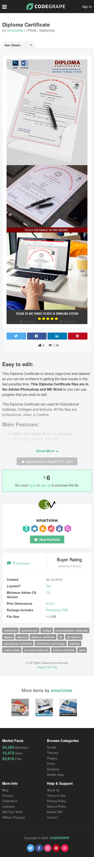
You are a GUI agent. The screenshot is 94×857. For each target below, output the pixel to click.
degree (8, 637)
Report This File (47, 667)
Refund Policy (56, 806)
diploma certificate (43, 637)
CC (48, 592)
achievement (29, 630)
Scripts (51, 747)
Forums (7, 795)
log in (32, 485)
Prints (32, 30)
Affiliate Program (13, 817)
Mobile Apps (55, 774)
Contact (52, 817)
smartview (15, 30)
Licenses (8, 806)
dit (60, 637)
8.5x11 (51, 603)
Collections (9, 801)
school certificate (64, 650)
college (46, 630)
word (82, 650)
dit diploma (74, 637)
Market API (54, 812)
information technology (50, 643)
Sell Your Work (12, 812)
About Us (53, 790)
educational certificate (18, 643)
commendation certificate (72, 630)
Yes (48, 586)
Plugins (52, 758)
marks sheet (12, 650)
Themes (52, 753)
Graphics (53, 769)
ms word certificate (36, 650)
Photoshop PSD (57, 610)
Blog (5, 790)
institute (75, 643)
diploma (22, 637)
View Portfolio (49, 539)
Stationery (47, 30)
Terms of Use (56, 795)
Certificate (10, 630)
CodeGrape (59, 838)
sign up (46, 485)
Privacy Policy (56, 801)
